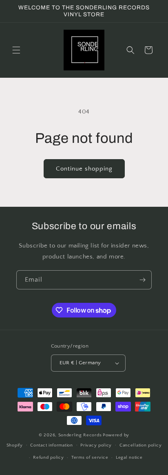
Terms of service (89, 457)
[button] (16, 50)
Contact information (51, 445)
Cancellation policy (140, 445)
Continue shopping (84, 168)
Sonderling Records (80, 435)
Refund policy (48, 457)
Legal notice (129, 457)
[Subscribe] (142, 279)
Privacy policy (96, 445)
